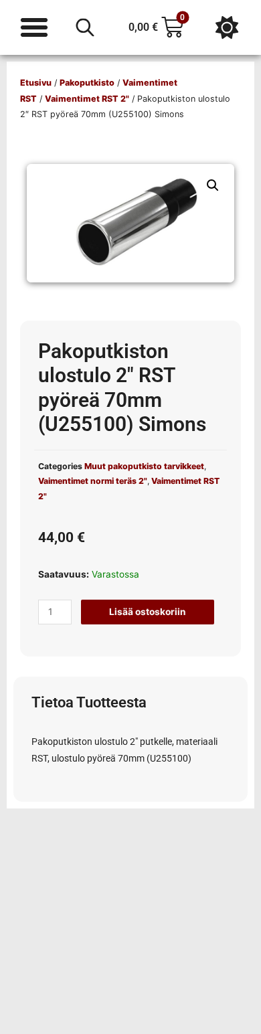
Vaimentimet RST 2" (87, 99)
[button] (213, 185)
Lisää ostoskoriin (147, 611)
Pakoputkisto (87, 83)
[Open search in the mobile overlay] (85, 27)
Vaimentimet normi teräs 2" (92, 481)
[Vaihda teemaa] (226, 27)
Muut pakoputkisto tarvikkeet (144, 466)
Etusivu (36, 83)
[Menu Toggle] (34, 27)
